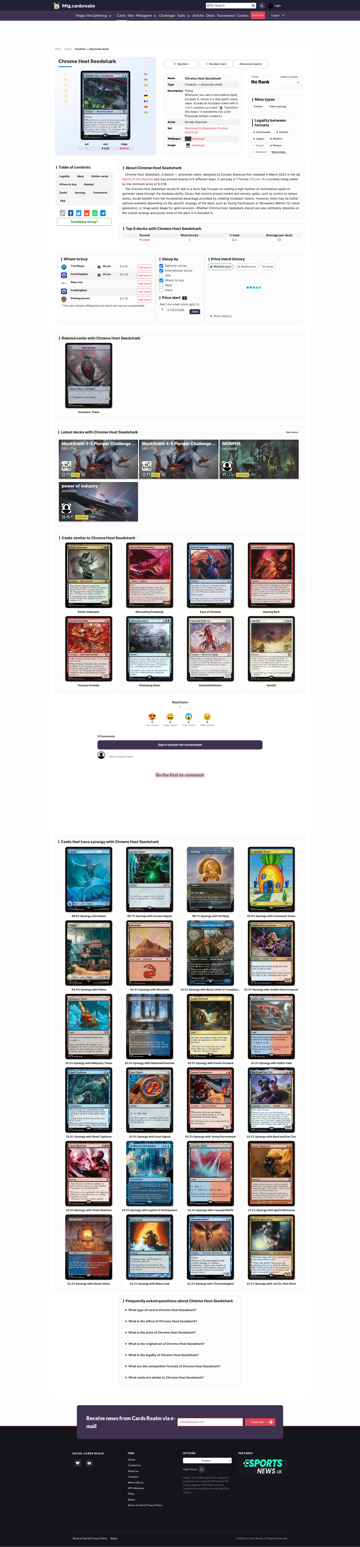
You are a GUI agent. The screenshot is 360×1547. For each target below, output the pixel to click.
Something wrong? (84, 221)
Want (168, 285)
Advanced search (250, 63)
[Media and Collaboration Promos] (65, 74)
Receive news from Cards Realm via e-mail (130, 1421)
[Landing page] (56, 5)
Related (89, 184)
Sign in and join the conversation (180, 744)
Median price (248, 266)
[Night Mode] (262, 5)
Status (131, 1498)
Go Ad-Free (258, 15)
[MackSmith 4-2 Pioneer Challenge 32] (146, 474)
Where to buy (68, 184)
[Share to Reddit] (86, 213)
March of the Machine (137, 179)
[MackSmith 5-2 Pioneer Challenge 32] (66, 474)
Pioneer (255, 179)
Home (131, 1459)
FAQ (62, 200)
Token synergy (277, 106)
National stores (176, 265)
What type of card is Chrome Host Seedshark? (162, 1309)
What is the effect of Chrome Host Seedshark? (162, 1320)
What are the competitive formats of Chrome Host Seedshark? (174, 1366)
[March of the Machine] (65, 95)
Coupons (133, 1476)
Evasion (258, 106)
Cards (67, 48)
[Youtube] (89, 1462)
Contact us (134, 1464)
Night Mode (190, 1468)
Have (168, 290)
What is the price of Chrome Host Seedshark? (162, 1332)
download (197, 138)
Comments (100, 192)
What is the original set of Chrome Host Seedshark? (166, 1343)
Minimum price (222, 266)
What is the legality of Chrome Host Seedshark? (163, 1354)
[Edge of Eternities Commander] (65, 79)
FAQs (131, 1493)
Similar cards (99, 176)
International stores (178, 270)
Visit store (144, 267)
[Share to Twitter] (78, 213)
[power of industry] (68, 517)
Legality (64, 176)
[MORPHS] (229, 474)
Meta (80, 176)
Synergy (80, 192)
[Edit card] (224, 78)
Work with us (135, 1481)
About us (133, 1470)
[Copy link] (62, 213)
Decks (63, 192)
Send (195, 311)
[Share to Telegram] (103, 213)
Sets (168, 275)
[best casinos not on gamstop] (263, 1465)
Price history (223, 316)
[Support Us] (77, 1462)
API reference (136, 1487)
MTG (58, 48)
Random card (217, 63)
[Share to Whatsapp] (95, 213)
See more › (292, 432)
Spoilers (183, 63)
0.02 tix (124, 148)
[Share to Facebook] (70, 213)
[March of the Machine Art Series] (65, 85)
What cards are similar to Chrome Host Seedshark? (166, 1377)
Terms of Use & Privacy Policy (145, 1504)
